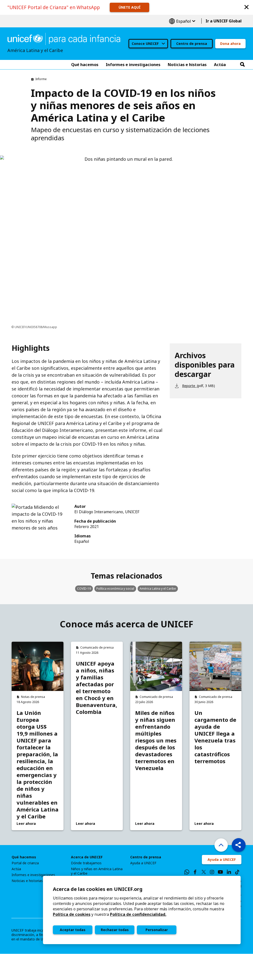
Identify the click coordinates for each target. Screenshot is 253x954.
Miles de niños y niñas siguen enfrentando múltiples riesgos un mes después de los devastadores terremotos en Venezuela (155, 740)
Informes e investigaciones (33, 875)
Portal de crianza (25, 863)
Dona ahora (230, 43)
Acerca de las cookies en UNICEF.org (98, 889)
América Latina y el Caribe (158, 588)
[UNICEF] (63, 38)
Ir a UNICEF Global (224, 21)
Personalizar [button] (157, 929)
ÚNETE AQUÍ (130, 7)
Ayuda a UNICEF (143, 863)
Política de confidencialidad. (138, 914)
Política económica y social (115, 588)
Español (182, 21)
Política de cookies (71, 914)
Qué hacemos (24, 857)
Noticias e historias (27, 881)
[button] (246, 7)
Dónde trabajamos (86, 863)
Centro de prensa (191, 43)
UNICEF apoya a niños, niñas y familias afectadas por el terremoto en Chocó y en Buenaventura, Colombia (96, 687)
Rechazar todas (115, 929)
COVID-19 (84, 588)
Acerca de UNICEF (87, 857)
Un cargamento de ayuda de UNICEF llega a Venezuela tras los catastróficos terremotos (215, 736)
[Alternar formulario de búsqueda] (242, 64)
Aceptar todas (72, 929)
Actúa (16, 869)
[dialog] (142, 910)
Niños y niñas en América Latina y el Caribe (97, 871)
